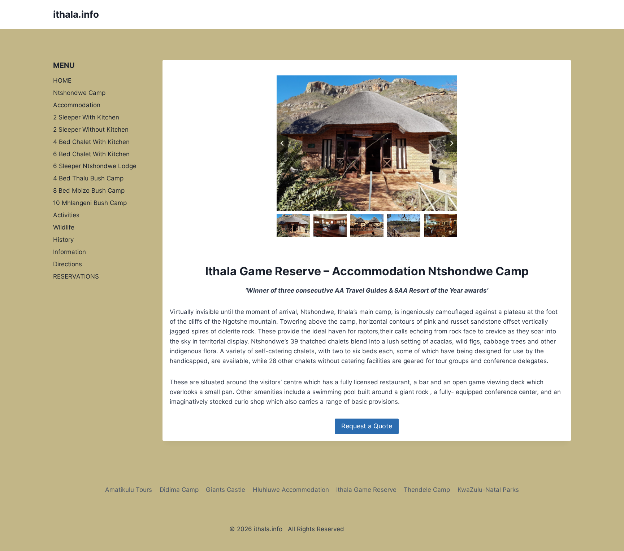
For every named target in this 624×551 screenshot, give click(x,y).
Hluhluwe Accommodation (291, 489)
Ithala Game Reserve (366, 489)
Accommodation (76, 104)
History (63, 239)
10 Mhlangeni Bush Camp (90, 202)
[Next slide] (451, 143)
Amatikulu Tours (128, 489)
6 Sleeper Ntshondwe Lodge (94, 166)
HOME (62, 80)
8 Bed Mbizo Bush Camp (89, 190)
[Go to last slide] (282, 143)
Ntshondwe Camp (79, 92)
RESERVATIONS (76, 276)
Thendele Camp (427, 489)
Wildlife (63, 227)
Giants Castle (225, 489)
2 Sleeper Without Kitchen (91, 129)
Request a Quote (366, 426)
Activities (66, 215)
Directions (67, 264)
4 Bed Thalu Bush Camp (88, 178)
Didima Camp (179, 489)
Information (69, 251)
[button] (293, 225)
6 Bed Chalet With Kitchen (91, 153)
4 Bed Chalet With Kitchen (91, 141)
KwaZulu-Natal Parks (488, 489)
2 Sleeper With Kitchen (86, 117)
